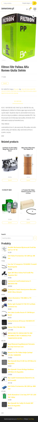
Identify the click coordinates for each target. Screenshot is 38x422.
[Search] (35, 238)
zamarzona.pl (7, 8)
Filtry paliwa (16, 89)
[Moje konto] (27, 9)
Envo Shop (31, 419)
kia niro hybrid (7, 91)
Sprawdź (5, 83)
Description (17, 101)
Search (3, 234)
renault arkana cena (15, 91)
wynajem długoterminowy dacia (25, 91)
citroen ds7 (23, 89)
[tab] (19, 101)
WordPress (20, 419)
